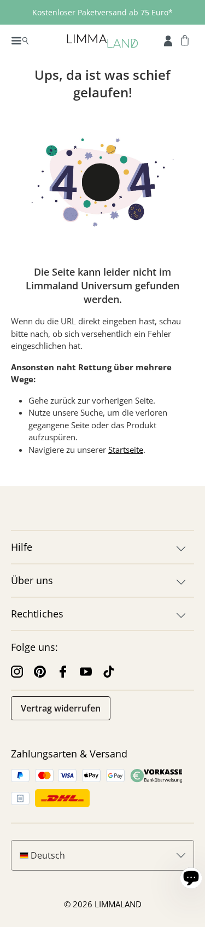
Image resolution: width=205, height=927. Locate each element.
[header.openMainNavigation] (20, 40)
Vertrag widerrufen (61, 708)
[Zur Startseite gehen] (102, 40)
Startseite (125, 449)
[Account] (168, 40)
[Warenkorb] (184, 40)
